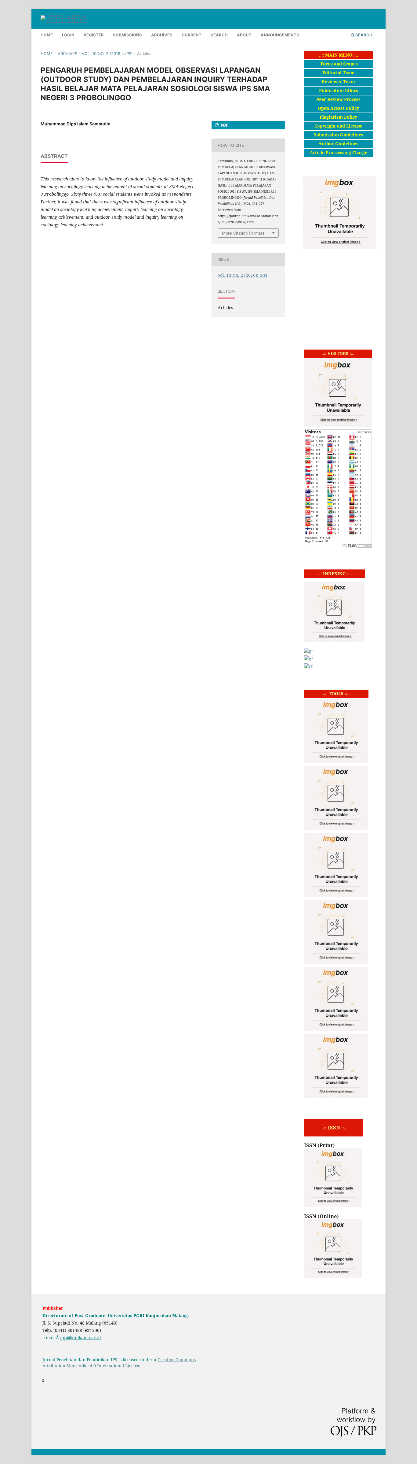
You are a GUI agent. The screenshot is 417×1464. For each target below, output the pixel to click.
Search (219, 34)
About (244, 34)
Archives (161, 34)
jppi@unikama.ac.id (80, 1337)
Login (68, 34)
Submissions (127, 34)
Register (94, 34)
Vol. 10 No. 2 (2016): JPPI (107, 53)
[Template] (336, 1096)
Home (47, 34)
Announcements (280, 34)
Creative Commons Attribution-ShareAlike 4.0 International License (119, 1363)
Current (191, 34)
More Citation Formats (243, 233)
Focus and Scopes (339, 64)
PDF (224, 125)
